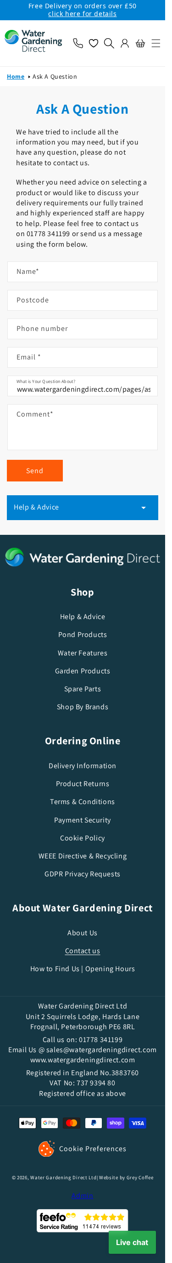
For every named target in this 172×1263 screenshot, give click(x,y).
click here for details (82, 13)
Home (15, 76)
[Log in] (124, 43)
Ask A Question (55, 76)
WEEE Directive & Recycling (83, 856)
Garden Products (83, 671)
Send (35, 470)
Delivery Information (83, 766)
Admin (83, 1195)
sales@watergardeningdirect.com (101, 1049)
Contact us (82, 951)
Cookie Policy (82, 838)
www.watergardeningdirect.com (82, 1060)
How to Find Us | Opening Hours (82, 968)
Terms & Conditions (82, 801)
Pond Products (82, 634)
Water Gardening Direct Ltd (63, 1177)
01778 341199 (100, 1039)
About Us (82, 933)
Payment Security (82, 820)
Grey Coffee (140, 1177)
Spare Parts (82, 689)
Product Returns (83, 783)
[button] (153, 43)
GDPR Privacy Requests (82, 874)
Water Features (82, 653)
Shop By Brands (82, 707)
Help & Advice (82, 616)
